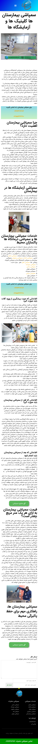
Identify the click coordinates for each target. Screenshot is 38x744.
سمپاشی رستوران (17, 258)
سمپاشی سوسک (30, 264)
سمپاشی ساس (31, 267)
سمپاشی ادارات (27, 258)
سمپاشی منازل (12, 256)
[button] (15, 5)
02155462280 (19, 116)
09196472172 (19, 111)
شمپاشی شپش (30, 273)
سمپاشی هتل (26, 262)
